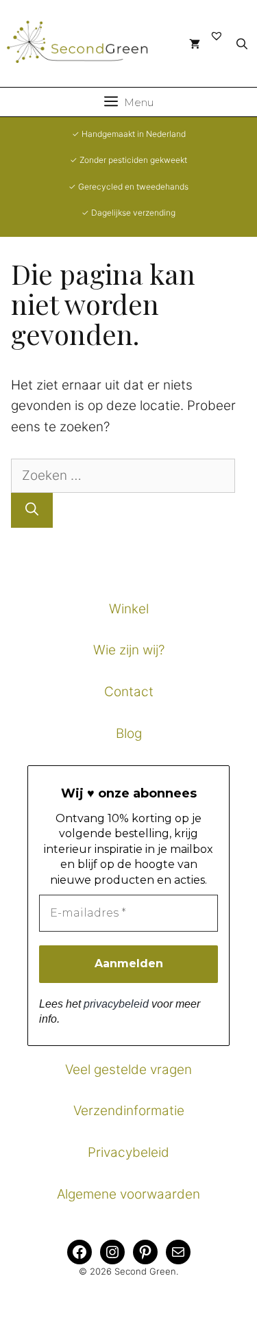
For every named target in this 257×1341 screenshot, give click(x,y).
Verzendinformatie (128, 1111)
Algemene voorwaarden (128, 1194)
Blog (129, 733)
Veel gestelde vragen (128, 1069)
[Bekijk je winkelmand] (195, 43)
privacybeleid (116, 1004)
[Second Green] (85, 43)
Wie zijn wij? (128, 650)
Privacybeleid (128, 1152)
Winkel (129, 609)
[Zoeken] (32, 510)
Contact (129, 692)
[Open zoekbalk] (242, 43)
